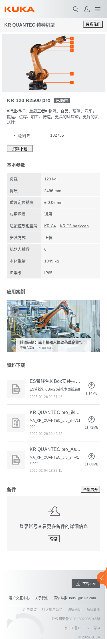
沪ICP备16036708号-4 (82, 628)
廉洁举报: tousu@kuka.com (75, 598)
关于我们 (42, 598)
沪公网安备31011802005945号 (76, 619)
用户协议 (30, 610)
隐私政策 (93, 610)
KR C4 (50, 226)
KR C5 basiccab (74, 226)
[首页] (20, 9)
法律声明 (74, 610)
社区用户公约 (52, 610)
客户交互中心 (19, 598)
